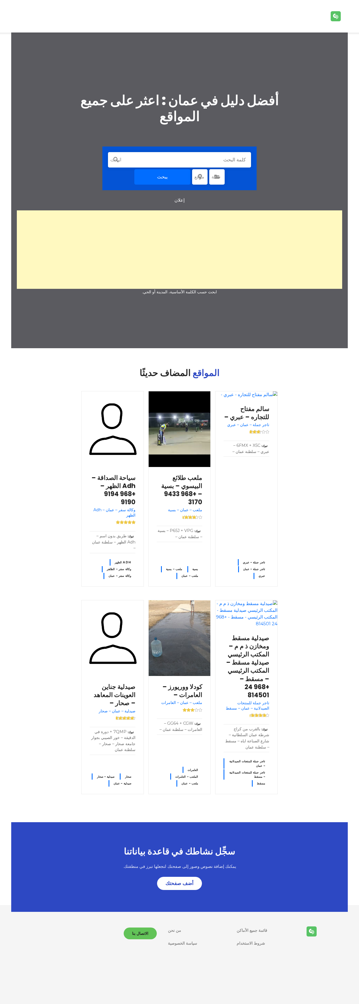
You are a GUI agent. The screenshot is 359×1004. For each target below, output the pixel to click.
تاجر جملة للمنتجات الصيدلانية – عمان (247, 763)
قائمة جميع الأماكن (252, 930)
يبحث (162, 177)
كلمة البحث (115, 159)
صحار (128, 776)
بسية (195, 569)
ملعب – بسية (174, 569)
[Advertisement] (179, 249)
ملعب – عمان (189, 576)
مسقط (261, 783)
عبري (262, 576)
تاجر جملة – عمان (254, 569)
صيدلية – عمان (122, 783)
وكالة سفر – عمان (120, 576)
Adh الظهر (123, 562)
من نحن (174, 930)
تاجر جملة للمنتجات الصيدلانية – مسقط (247, 774)
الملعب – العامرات (186, 776)
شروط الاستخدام (251, 943)
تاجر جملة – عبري (254, 562)
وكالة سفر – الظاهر (119, 569)
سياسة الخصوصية (182, 943)
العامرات (193, 770)
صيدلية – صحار (106, 776)
